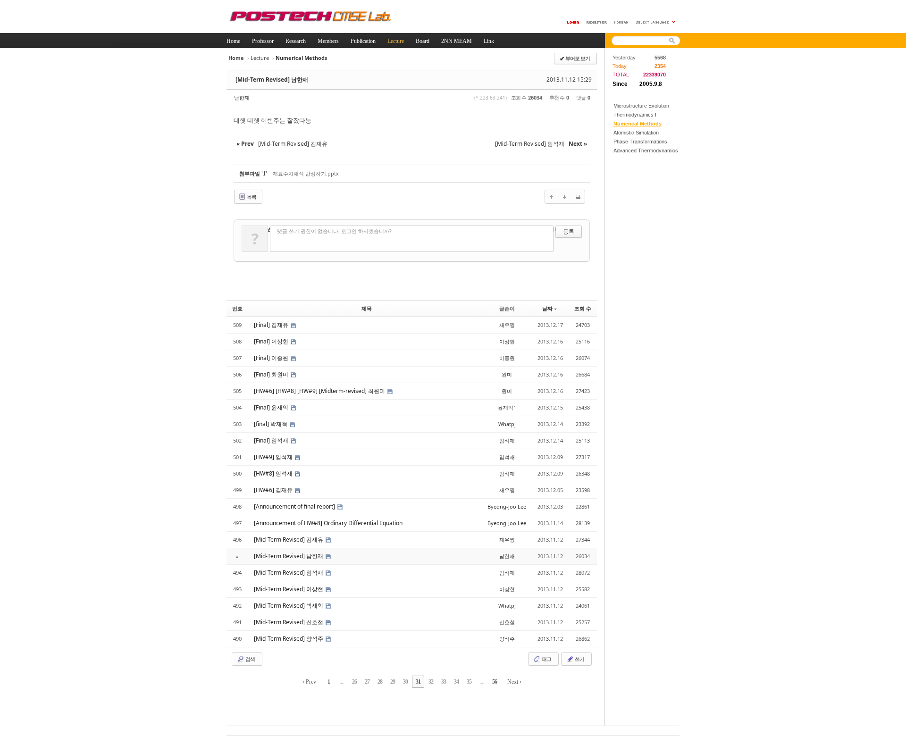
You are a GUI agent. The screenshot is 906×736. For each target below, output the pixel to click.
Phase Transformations (640, 141)
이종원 (507, 357)
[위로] (551, 196)
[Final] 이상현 (272, 341)
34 (456, 681)
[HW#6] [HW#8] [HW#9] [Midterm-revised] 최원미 (320, 391)
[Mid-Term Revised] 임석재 (289, 573)
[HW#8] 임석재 (274, 473)
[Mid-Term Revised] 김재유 (289, 539)
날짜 (547, 308)
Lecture (260, 57)
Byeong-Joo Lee (506, 506)
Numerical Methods (637, 123)
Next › (514, 681)
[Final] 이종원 (272, 358)
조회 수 (582, 308)
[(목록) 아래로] (564, 196)
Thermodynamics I (634, 114)
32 (430, 681)
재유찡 (507, 324)
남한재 (242, 97)
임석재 (507, 440)
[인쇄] (578, 196)
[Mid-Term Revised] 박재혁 (289, 606)
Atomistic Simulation (636, 132)
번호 (237, 308)
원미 (507, 374)
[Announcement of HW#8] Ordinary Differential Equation (328, 523)
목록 (251, 196)
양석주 (507, 638)
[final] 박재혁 (271, 424)
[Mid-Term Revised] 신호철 (289, 622)
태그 (546, 658)
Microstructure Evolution (641, 106)
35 (469, 681)
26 (354, 681)
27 (367, 681)
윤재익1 (507, 407)
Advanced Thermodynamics (645, 150)
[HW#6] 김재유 (274, 490)
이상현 (507, 341)
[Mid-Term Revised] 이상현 (289, 589)
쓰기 (579, 658)
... (341, 681)
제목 (366, 308)
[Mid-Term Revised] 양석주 (289, 639)
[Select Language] (656, 22)
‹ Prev (309, 681)
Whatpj (507, 423)
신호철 (507, 622)
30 (405, 681)
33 (443, 681)
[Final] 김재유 (272, 325)
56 (494, 681)
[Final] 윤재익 (272, 407)
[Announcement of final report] (295, 506)
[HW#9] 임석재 (274, 457)
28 (380, 681)
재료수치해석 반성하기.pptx (306, 173)
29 (392, 681)
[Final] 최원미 (272, 374)
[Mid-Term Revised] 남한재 (271, 79)
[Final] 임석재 (272, 440)
